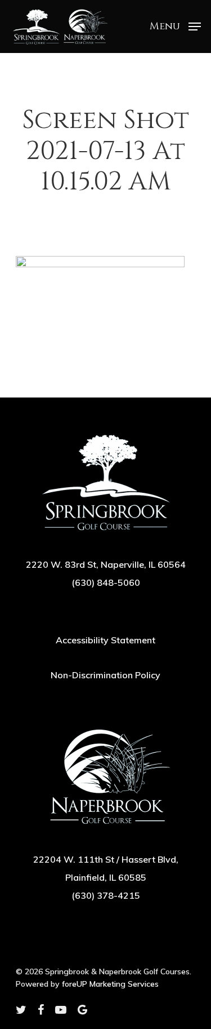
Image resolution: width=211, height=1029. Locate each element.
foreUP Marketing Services (110, 984)
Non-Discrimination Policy (105, 675)
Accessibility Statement (105, 640)
